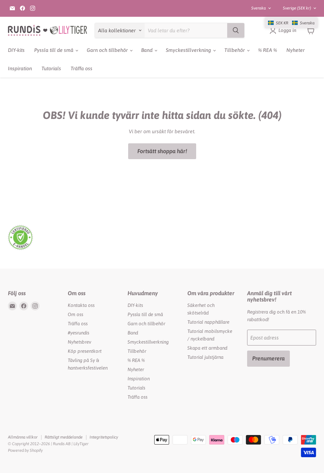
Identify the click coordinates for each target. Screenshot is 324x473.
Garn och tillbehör (108, 50)
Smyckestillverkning (189, 50)
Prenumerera (268, 358)
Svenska (258, 8)
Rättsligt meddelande (64, 437)
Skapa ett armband (207, 348)
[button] (291, 22)
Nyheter (295, 50)
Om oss (75, 314)
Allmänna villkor (23, 437)
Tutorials (51, 68)
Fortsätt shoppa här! (162, 151)
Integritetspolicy (104, 437)
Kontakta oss (81, 305)
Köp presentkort (85, 351)
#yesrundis (78, 332)
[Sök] (235, 30)
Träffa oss (81, 68)
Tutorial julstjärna (205, 357)
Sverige (297, 8)
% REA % (267, 50)
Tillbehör (235, 50)
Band (147, 50)
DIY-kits (16, 50)
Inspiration (20, 68)
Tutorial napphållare (208, 322)
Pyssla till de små (54, 50)
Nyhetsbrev (79, 342)
